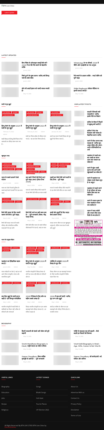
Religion (6, 250)
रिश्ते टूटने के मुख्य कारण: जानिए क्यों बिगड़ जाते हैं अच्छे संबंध (35, 76)
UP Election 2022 (42, 410)
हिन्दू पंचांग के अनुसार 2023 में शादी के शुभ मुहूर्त (60, 127)
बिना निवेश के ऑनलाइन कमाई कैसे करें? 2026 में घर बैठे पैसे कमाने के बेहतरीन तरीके (35, 65)
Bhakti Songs (41, 392)
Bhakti (30, 164)
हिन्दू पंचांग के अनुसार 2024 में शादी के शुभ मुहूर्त (36, 127)
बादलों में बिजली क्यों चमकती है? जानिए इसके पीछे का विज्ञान (93, 114)
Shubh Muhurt (32, 253)
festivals (6, 248)
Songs (38, 387)
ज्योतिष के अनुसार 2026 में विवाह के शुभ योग (59, 262)
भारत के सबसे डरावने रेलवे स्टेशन (10, 178)
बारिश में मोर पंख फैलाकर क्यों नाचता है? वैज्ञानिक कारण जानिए (94, 132)
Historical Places (9, 166)
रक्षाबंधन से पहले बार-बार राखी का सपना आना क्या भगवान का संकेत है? (94, 158)
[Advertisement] (52, 33)
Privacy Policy (76, 404)
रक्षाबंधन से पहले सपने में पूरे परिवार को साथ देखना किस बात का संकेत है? (94, 191)
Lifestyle (30, 169)
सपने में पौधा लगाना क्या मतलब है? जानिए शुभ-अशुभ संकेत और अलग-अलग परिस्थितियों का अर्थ (94, 145)
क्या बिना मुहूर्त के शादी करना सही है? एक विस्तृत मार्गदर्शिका (11, 297)
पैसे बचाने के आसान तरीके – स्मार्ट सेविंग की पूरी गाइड (88, 76)
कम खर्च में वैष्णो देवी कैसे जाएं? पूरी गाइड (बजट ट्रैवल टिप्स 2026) (36, 179)
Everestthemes (10, 427)
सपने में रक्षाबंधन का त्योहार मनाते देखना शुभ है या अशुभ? (94, 180)
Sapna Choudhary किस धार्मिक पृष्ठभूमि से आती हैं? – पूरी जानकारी (33, 357)
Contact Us (75, 398)
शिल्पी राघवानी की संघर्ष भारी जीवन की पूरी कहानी (35, 332)
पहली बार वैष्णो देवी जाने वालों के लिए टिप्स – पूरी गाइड (60, 178)
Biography (5, 387)
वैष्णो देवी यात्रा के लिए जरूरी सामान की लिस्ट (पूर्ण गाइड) (11, 213)
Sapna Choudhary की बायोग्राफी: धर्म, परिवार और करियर (88, 357)
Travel (18, 169)
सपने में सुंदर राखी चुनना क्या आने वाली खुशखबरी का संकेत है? (94, 170)
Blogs (15, 112)
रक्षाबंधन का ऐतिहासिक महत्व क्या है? (11, 262)
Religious (7, 199)
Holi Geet (39, 398)
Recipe (4, 404)
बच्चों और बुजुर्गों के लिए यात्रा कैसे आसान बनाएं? (59, 213)
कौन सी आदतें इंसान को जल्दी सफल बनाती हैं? (35, 89)
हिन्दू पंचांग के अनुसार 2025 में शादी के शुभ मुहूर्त (12, 127)
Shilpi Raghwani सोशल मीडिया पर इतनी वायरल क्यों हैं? (86, 89)
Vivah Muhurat (8, 115)
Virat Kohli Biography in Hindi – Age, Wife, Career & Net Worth (87, 345)
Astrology (7, 164)
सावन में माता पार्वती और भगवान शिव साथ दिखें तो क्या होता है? (94, 212)
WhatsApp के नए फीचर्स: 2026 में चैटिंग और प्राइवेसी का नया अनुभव (86, 64)
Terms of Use (76, 415)
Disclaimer (75, 410)
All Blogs (7, 112)
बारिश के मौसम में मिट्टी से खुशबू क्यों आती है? (94, 123)
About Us (74, 387)
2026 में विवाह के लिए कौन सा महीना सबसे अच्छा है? (36, 297)
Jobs (3, 398)
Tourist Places (8, 169)
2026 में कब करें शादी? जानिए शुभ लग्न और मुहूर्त (60, 297)
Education (5, 392)
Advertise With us (77, 392)
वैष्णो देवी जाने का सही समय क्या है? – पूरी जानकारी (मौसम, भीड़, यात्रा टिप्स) (36, 214)
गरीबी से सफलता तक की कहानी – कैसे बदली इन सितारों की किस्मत (86, 332)
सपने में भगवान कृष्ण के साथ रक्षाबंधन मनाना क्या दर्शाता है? (94, 202)
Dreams (40, 248)
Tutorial (62, 166)
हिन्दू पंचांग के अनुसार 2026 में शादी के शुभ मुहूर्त (36, 262)
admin (5, 134)
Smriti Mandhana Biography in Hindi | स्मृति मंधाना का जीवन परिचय (35, 345)
